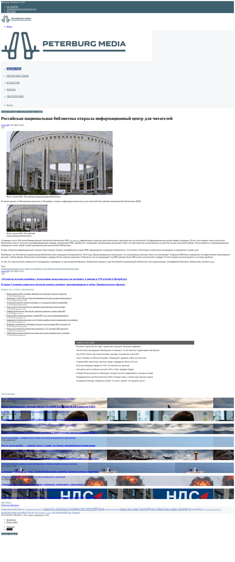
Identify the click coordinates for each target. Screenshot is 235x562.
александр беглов (11, 509)
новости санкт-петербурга (137, 509)
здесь (212, 262)
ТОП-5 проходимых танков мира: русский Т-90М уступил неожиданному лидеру (49, 432)
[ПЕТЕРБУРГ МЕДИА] (19, 22)
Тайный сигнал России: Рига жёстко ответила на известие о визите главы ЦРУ (36, 311)
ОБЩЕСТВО (14, 68)
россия (31, 512)
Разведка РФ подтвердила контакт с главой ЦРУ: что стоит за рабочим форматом (37, 316)
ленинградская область (34, 509)
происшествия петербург (14, 512)
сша (69, 512)
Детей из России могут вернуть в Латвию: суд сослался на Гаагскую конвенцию (37, 302)
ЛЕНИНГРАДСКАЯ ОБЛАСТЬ (21, 9)
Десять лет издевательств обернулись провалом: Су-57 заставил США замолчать (37, 329)
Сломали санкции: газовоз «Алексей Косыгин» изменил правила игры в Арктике (49, 471)
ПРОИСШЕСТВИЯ (18, 75)
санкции (48, 513)
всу (23, 509)
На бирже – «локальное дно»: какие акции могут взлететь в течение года (44, 419)
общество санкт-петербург (174, 509)
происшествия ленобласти (212, 509)
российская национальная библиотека (61, 269)
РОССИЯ (11, 12)
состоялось (74, 240)
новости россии (112, 509)
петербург (197, 509)
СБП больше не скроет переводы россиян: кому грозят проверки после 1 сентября (38, 333)
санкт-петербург (40, 513)
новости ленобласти (56, 509)
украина (76, 512)
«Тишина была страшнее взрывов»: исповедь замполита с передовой (42, 484)
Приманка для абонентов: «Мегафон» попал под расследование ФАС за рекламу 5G (38, 324)
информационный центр (12, 269)
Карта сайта (12, 522)
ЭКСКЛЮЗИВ (15, 96)
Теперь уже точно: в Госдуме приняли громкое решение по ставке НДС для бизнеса (50, 497)
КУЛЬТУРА (13, 82)
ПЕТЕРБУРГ (12, 7)
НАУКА (11, 89)
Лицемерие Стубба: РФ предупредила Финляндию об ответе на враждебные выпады (39, 298)
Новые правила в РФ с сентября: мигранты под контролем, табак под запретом (37, 294)
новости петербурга (34, 269)
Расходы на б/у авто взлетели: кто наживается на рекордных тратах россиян (36, 307)
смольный (61, 512)
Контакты (11, 520)
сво (53, 512)
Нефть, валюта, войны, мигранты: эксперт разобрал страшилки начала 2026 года (50, 458)
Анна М (5, 125)
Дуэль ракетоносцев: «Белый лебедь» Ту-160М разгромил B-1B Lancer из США (48, 406)
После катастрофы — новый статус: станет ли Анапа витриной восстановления (48, 445)
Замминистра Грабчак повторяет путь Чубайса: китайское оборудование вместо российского (42, 320)
